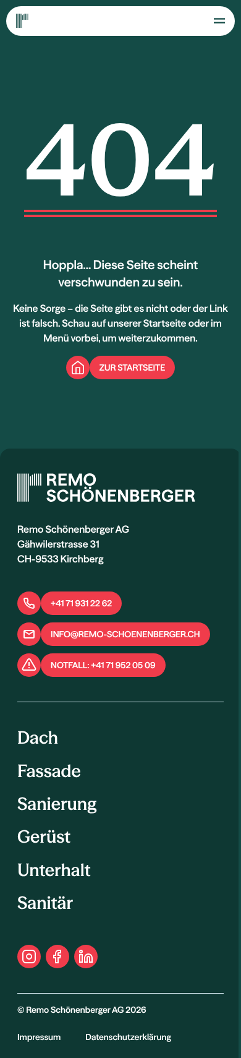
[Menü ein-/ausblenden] (219, 20)
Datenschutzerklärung (128, 1037)
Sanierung (56, 804)
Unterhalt (54, 870)
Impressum (39, 1037)
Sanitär (45, 903)
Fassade (49, 771)
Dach (37, 738)
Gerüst (43, 837)
